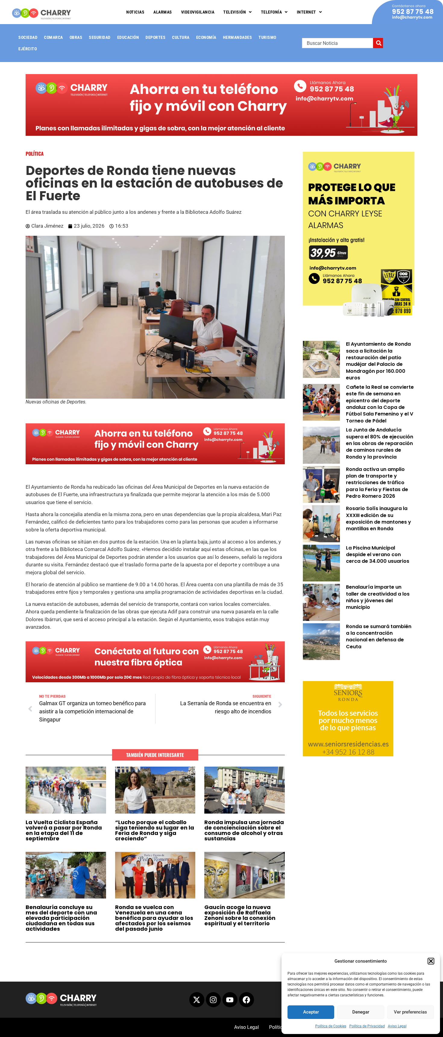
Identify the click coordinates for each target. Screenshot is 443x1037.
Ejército (27, 48)
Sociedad (27, 37)
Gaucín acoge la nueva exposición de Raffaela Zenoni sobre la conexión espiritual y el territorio (239, 915)
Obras (76, 37)
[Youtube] (229, 999)
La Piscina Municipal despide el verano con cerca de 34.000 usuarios (377, 554)
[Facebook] (246, 999)
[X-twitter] (196, 999)
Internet (306, 12)
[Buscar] (378, 43)
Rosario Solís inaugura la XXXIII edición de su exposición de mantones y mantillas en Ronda (378, 518)
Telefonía (271, 12)
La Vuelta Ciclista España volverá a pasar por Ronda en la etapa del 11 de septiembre (64, 830)
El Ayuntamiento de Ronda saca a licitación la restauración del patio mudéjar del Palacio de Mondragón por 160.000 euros (378, 361)
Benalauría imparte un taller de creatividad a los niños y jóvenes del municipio (378, 597)
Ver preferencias (410, 1012)
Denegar (360, 1012)
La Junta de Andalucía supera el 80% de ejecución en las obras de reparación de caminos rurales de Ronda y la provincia (379, 443)
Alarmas (162, 12)
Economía (206, 37)
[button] (431, 961)
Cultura (181, 37)
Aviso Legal (397, 1026)
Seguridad (100, 37)
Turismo (267, 37)
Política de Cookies (330, 1026)
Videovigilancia (198, 12)
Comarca (53, 37)
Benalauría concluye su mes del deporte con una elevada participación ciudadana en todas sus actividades (61, 918)
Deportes (155, 37)
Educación (128, 37)
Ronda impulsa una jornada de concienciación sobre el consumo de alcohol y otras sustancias (244, 830)
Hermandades (237, 37)
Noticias (135, 12)
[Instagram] (213, 999)
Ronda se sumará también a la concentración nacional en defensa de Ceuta (378, 636)
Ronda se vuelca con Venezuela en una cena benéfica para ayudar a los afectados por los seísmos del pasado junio (154, 918)
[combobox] (337, 43)
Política (35, 153)
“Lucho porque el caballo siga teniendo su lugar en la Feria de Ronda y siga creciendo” (154, 830)
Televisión (234, 12)
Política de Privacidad (367, 1026)
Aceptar (311, 1012)
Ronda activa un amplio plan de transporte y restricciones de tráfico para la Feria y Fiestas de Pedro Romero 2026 (377, 483)
